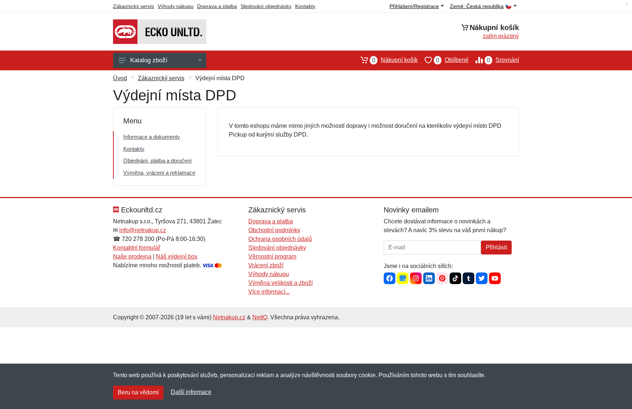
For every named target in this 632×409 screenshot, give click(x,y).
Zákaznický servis (133, 6)
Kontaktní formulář (136, 248)
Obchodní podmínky (274, 230)
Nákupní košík (395, 60)
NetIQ (259, 317)
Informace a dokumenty (151, 137)
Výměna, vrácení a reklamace (159, 173)
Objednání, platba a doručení (157, 160)
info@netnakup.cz (142, 230)
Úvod (120, 78)
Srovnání (503, 60)
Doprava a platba (217, 6)
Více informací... (269, 292)
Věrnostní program (272, 256)
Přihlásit (496, 247)
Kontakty (305, 6)
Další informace (191, 392)
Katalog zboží (149, 60)
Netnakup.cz (229, 317)
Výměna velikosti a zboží (280, 283)
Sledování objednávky (266, 6)
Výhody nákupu (175, 6)
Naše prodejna (132, 256)
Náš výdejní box (177, 256)
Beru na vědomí (138, 392)
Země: (477, 6)
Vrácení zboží (265, 265)
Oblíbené (452, 60)
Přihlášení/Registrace (414, 6)
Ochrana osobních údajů (280, 239)
